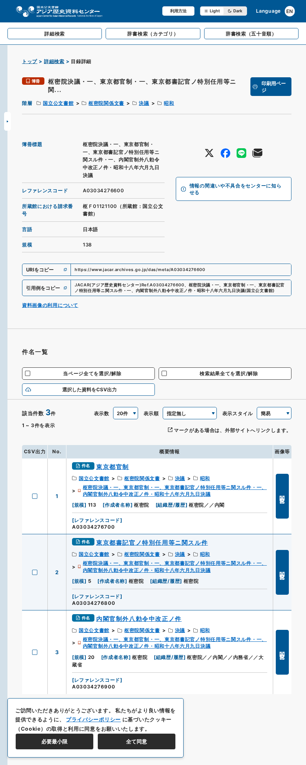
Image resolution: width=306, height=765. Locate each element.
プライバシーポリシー (93, 719)
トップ (29, 61)
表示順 (151, 413)
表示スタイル (237, 413)
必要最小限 (54, 741)
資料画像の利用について (50, 305)
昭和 (169, 103)
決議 (144, 103)
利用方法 (178, 10)
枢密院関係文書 (106, 103)
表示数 (101, 413)
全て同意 (136, 741)
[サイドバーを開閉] (7, 121)
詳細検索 (54, 61)
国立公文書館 (58, 103)
